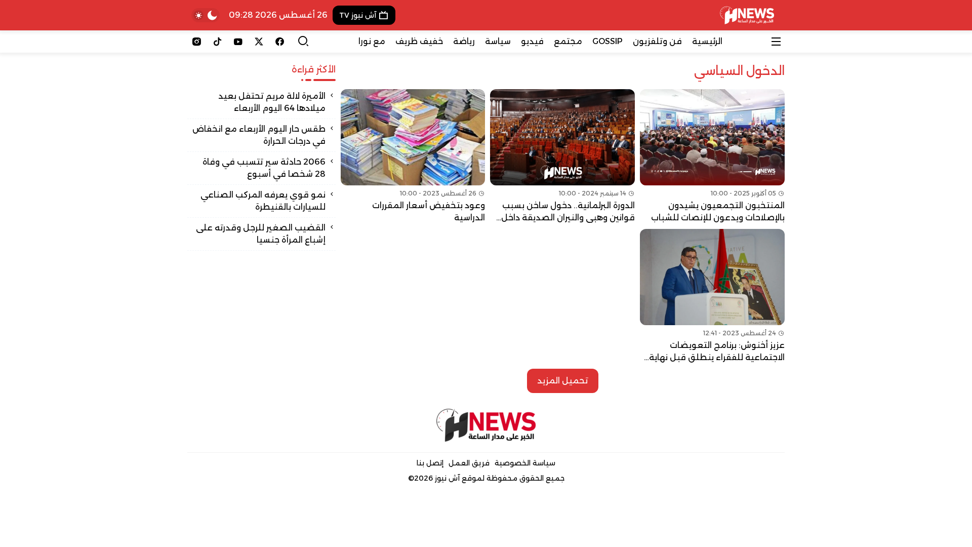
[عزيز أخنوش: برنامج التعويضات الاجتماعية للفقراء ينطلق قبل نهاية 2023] (712, 296)
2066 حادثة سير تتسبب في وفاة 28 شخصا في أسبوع (264, 168)
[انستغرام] (196, 41)
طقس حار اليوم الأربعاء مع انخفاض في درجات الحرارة (259, 135)
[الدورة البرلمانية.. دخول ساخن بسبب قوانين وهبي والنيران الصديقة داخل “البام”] (562, 156)
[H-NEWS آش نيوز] (747, 15)
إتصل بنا (430, 462)
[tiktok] (217, 41)
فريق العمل (469, 462)
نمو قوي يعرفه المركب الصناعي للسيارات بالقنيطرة (263, 201)
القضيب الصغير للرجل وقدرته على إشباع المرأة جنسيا (261, 234)
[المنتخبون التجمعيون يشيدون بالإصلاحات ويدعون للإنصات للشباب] (712, 156)
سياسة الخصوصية (525, 462)
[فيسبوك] (279, 41)
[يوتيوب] (238, 41)
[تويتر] (259, 41)
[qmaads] (486, 425)
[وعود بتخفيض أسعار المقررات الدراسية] (413, 156)
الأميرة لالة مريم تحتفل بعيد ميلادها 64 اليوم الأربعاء (272, 102)
